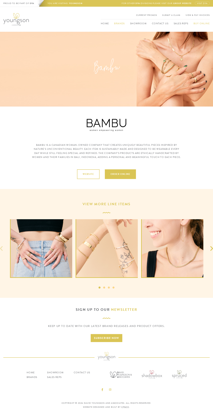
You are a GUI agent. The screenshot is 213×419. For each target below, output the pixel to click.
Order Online (120, 174)
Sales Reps (181, 23)
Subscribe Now (106, 338)
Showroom (138, 23)
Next (211, 248)
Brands (119, 23)
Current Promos (146, 15)
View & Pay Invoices (198, 15)
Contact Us (160, 23)
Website (88, 174)
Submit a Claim (171, 15)
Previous (1, 248)
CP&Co (125, 407)
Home (105, 23)
